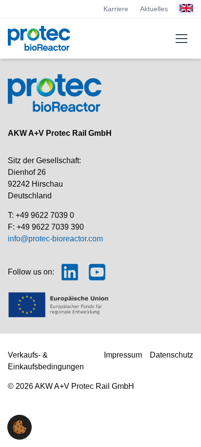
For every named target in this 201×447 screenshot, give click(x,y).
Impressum (123, 355)
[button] (19, 427)
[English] (186, 8)
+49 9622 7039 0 (45, 215)
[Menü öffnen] (181, 38)
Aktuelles (154, 9)
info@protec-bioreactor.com (55, 238)
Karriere (115, 9)
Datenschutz (171, 355)
